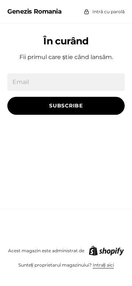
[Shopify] (106, 251)
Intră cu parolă (108, 11)
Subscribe (65, 105)
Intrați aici (103, 265)
